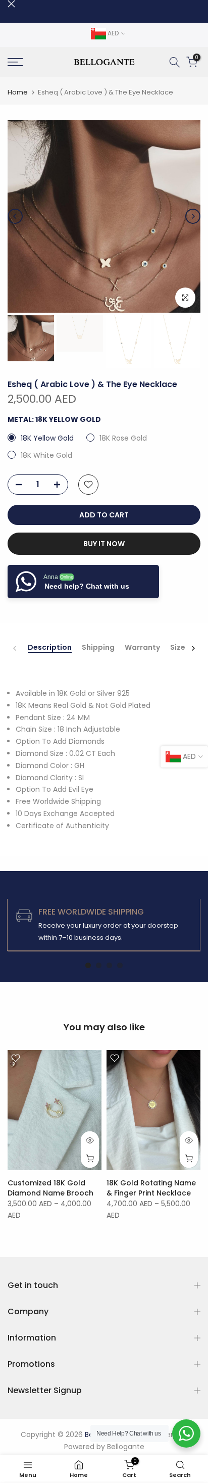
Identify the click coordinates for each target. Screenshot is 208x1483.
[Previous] (15, 216)
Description (50, 647)
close (11, 4)
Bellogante (125, 1447)
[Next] (192, 216)
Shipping (98, 647)
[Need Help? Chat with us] (186, 1433)
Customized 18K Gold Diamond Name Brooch (50, 1187)
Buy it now (104, 544)
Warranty (142, 647)
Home (18, 92)
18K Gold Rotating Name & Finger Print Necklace (151, 1187)
